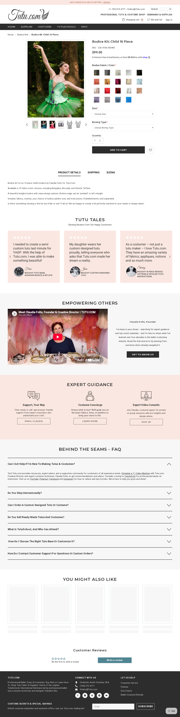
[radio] (96, 72)
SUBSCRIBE (145, 706)
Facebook (54, 479)
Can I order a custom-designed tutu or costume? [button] (38, 505)
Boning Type (100, 122)
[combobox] (159, 9)
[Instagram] (84, 695)
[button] (27, 125)
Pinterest (44, 479)
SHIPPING (93, 172)
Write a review (115, 660)
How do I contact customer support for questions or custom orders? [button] (50, 553)
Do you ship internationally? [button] (25, 492)
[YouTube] (106, 695)
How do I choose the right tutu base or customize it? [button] (41, 541)
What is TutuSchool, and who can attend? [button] (33, 529)
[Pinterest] (92, 695)
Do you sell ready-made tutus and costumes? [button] (36, 517)
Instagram (68, 479)
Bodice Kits (22, 34)
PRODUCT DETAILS (69, 172)
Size (98, 108)
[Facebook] (77, 695)
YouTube (34, 479)
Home (11, 34)
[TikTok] (99, 695)
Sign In (169, 20)
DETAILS (107, 2)
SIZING (110, 172)
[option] (56, 79)
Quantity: (96, 135)
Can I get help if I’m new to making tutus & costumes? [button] (41, 463)
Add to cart (118, 150)
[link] (150, 149)
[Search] (161, 9)
